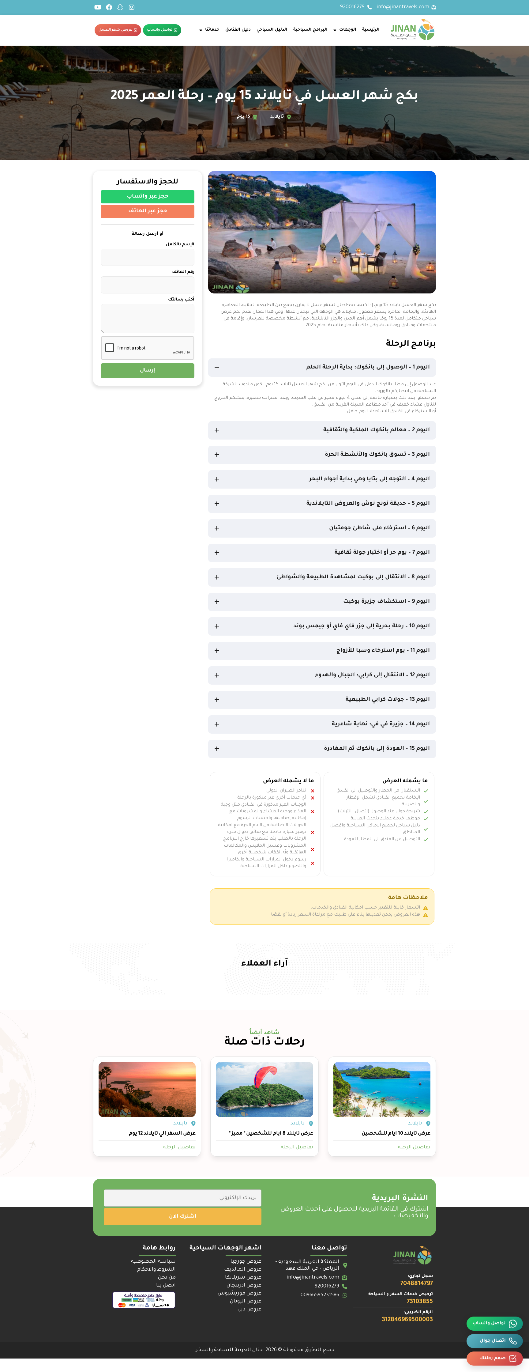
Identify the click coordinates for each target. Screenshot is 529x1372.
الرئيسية (371, 30)
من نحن (167, 1277)
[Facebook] (109, 7)
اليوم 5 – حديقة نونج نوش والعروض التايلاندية (368, 504)
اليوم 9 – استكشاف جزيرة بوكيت (386, 602)
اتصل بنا (166, 1285)
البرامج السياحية (310, 30)
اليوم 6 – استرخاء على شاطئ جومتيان (379, 528)
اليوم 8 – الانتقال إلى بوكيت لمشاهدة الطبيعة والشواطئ (353, 577)
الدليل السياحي (272, 30)
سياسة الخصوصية (153, 1261)
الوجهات (347, 30)
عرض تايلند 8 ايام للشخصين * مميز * (271, 1133)
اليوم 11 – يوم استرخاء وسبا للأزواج (383, 651)
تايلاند (415, 1123)
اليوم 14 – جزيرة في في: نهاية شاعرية (381, 724)
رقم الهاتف (183, 272)
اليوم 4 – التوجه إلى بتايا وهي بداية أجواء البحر (369, 479)
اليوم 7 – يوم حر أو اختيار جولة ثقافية (382, 553)
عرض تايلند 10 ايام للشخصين (396, 1133)
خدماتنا (212, 30)
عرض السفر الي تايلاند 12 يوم (162, 1133)
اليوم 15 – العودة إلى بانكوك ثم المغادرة (377, 749)
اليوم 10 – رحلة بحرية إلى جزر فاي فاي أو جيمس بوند (361, 626)
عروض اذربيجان (244, 1285)
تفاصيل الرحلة (414, 1147)
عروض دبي (249, 1309)
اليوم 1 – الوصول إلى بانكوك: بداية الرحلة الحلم (368, 368)
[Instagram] (131, 7)
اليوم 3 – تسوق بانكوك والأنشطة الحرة (377, 455)
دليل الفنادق (238, 30)
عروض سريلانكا (243, 1277)
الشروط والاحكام (156, 1269)
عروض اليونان (245, 1301)
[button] (322, 367)
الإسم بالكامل (180, 244)
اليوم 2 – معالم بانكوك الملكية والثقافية (376, 430)
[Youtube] (97, 7)
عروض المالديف (242, 1269)
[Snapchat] (120, 7)
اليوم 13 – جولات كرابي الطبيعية (388, 700)
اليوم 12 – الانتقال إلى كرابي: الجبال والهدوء (372, 675)
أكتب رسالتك (181, 299)
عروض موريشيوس (239, 1293)
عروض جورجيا (246, 1261)
